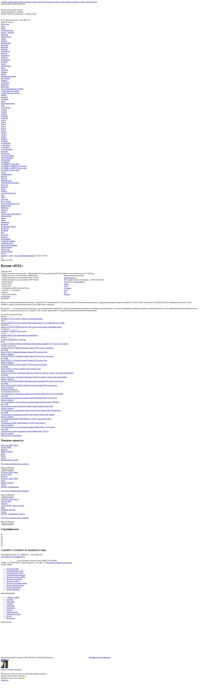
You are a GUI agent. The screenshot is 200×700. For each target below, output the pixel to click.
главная (4, 2)
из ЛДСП (9, 327)
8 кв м (3, 128)
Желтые (4, 53)
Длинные (4, 99)
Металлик (5, 87)
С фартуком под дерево (10, 91)
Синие (3, 64)
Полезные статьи (13, 614)
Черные (4, 41)
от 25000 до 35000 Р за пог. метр (13, 331)
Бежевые (4, 35)
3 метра (4, 112)
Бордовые (5, 45)
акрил (59, 327)
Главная (4, 256)
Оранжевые (5, 51)
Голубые (4, 62)
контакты (93, 2)
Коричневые (6, 43)
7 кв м (3, 126)
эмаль (3, 327)
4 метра (4, 114)
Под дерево (5, 78)
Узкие (3, 101)
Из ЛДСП (5, 229)
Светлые (4, 70)
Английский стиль (8, 193)
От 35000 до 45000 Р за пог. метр (14, 168)
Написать (4, 680)
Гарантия (10, 606)
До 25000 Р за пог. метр (10, 164)
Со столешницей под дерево (12, 89)
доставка (27, 2)
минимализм (32, 335)
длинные (24, 319)
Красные (4, 47)
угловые (4, 339)
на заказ (4, 344)
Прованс (4, 187)
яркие (10, 323)
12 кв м (4, 135)
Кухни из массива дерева (16, 583)
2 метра (4, 110)
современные (21, 335)
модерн (4, 335)
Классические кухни (14, 573)
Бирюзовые (5, 60)
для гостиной (62, 344)
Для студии (5, 249)
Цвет (3, 26)
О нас (9, 616)
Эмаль (3, 218)
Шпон (3, 220)
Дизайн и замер (12, 597)
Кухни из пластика (14, 579)
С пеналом (5, 147)
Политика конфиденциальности (59, 563)
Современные (6, 174)
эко (14, 335)
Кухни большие (12, 590)
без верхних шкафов (39, 344)
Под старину (6, 201)
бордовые (16, 323)
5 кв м (3, 122)
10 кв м (4, 133)
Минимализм (6, 181)
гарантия (40, 2)
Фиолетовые (6, 66)
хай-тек (10, 335)
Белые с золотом (7, 32)
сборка (34, 2)
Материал (5, 208)
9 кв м (3, 130)
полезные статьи (77, 2)
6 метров (4, 118)
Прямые (4, 139)
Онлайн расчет (7, 251)
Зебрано (4, 80)
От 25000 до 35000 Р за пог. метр (14, 166)
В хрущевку (5, 108)
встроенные (26, 344)
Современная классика (10, 183)
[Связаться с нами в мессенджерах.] (18, 698)
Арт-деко (4, 199)
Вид (2, 233)
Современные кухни (14, 571)
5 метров (4, 116)
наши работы (66, 2)
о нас (87, 2)
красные (4, 323)
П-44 (3, 105)
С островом (5, 145)
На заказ (4, 237)
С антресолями (7, 149)
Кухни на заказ (12, 569)
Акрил (3, 212)
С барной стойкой (8, 241)
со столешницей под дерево (53, 323)
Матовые (4, 224)
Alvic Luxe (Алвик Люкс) (11, 214)
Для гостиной (6, 247)
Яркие (3, 74)
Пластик (4, 210)
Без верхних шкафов (9, 245)
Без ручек (4, 235)
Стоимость (5, 162)
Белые (3, 28)
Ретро (3, 189)
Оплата (9, 599)
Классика (4, 185)
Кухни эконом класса (15, 585)
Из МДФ (4, 231)
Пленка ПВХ (6, 216)
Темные (4, 72)
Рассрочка (10, 608)
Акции (9, 610)
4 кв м (3, 120)
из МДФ (16, 327)
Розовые (4, 49)
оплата (21, 2)
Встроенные (6, 239)
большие (4, 319)
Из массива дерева (8, 226)
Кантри (4, 191)
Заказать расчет (7, 470)
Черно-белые (6, 37)
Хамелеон (5, 85)
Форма (3, 137)
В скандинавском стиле (10, 203)
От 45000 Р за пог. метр (10, 170)
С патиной (5, 83)
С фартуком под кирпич (10, 93)
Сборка (9, 604)
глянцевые (52, 327)
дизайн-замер (12, 2)
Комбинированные (8, 76)
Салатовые (5, 55)
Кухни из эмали (13, 581)
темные (24, 323)
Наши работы (12, 612)
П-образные (5, 143)
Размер (3, 95)
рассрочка (49, 2)
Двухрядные (6, 160)
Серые (3, 39)
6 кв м (3, 124)
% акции (56, 2)
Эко (2, 195)
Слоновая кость (7, 30)
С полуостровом (7, 156)
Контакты (10, 618)
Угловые (4, 141)
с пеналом (21, 339)
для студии (52, 344)
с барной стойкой (14, 344)
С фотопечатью (7, 243)
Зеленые (4, 58)
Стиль (3, 172)
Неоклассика (6, 206)
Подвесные (5, 153)
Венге (3, 68)
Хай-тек (4, 178)
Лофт (3, 197)
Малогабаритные (7, 103)
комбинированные (34, 323)
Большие (4, 97)
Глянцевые (5, 222)
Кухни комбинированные (25, 256)
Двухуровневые (7, 158)
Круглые (4, 151)
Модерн (4, 176)
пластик (23, 327)
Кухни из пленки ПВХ (15, 577)
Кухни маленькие (13, 587)
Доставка (10, 602)
